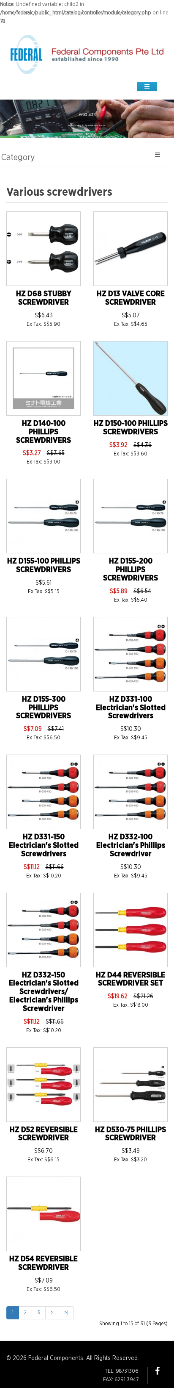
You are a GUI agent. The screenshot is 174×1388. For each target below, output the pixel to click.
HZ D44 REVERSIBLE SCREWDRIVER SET (130, 980)
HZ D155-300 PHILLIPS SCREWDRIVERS (43, 708)
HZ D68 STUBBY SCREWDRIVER (43, 298)
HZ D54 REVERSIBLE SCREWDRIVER (43, 1263)
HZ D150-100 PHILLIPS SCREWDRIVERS (131, 428)
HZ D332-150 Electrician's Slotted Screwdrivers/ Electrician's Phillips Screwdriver (44, 992)
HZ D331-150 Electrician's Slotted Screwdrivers (44, 845)
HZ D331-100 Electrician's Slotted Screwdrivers (131, 708)
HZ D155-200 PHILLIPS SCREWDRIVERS (130, 570)
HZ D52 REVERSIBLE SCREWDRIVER (44, 1134)
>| (66, 1312)
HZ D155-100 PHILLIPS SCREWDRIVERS (43, 566)
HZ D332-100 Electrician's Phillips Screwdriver (130, 845)
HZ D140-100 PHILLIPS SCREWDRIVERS (43, 432)
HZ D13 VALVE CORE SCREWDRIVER (131, 298)
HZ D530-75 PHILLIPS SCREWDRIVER (130, 1134)
